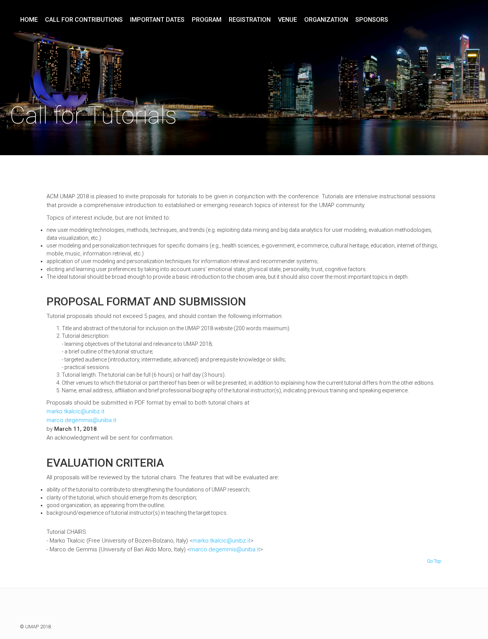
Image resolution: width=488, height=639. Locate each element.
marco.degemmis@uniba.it (81, 420)
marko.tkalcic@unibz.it (75, 411)
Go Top (434, 561)
